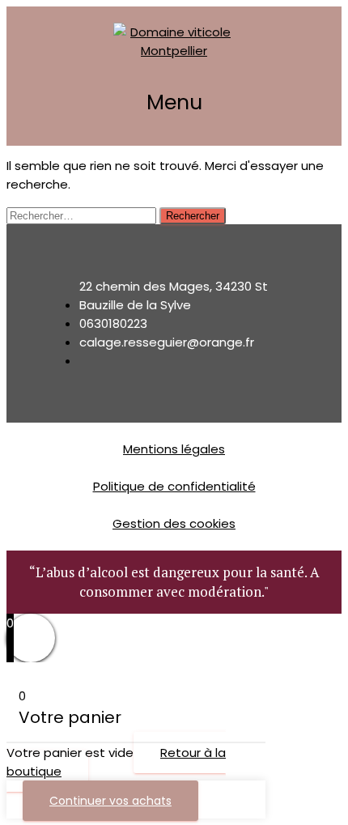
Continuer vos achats (110, 801)
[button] (173, 103)
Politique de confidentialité (174, 486)
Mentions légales (174, 448)
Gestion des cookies (174, 523)
